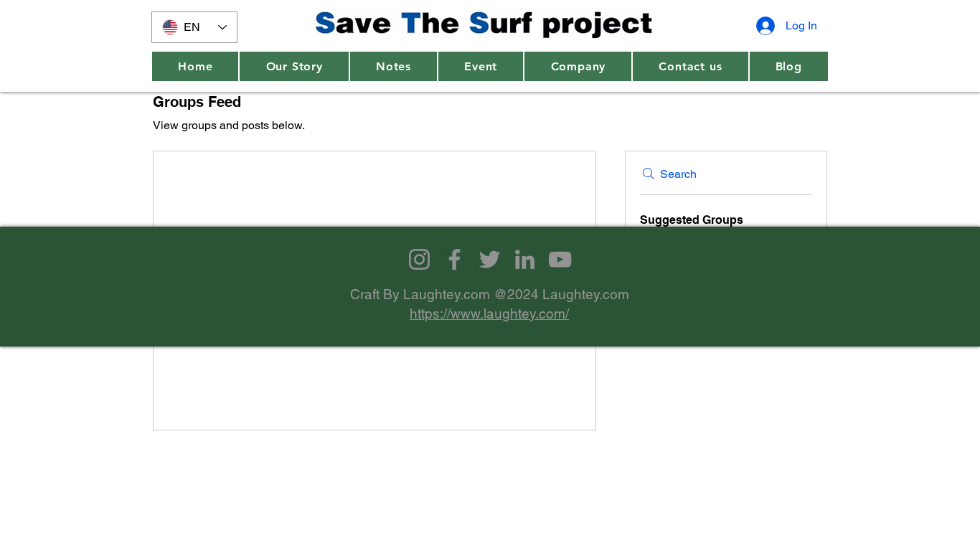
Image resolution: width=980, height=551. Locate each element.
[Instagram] (419, 259)
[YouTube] (560, 259)
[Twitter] (490, 259)
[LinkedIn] (525, 259)
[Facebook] (454, 259)
